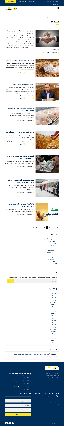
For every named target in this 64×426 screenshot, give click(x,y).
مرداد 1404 (53, 320)
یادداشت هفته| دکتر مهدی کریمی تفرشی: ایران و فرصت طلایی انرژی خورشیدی (19, 374)
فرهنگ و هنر (51, 250)
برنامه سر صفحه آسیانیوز (50, 239)
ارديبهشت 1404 (52, 327)
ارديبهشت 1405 (52, 300)
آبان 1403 (53, 340)
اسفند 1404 (53, 304)
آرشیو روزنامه (52, 241)
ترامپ (19, 354)
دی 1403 (54, 336)
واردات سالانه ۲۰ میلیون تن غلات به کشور (20, 60)
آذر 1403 (54, 338)
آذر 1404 (54, 311)
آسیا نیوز (46, 354)
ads (56, 263)
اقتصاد (41, 52)
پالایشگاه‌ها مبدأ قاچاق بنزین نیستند (22, 381)
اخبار (55, 243)
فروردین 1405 (52, 302)
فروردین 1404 (52, 329)
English (55, 266)
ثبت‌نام (55, 4)
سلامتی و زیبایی (50, 259)
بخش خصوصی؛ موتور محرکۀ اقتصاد (22, 387)
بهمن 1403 (53, 334)
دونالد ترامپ (39, 354)
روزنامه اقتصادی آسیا (27, 354)
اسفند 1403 (53, 331)
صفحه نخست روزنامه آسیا (54, 404)
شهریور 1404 (53, 318)
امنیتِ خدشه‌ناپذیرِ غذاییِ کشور (23, 84)
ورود (48, 1)
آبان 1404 (53, 313)
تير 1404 (54, 322)
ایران (34, 354)
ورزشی (52, 257)
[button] (55, 1)
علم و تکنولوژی (50, 252)
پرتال (49, 423)
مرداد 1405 (53, 293)
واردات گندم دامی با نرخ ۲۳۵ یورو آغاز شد (20, 132)
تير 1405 (54, 295)
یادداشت (54, 261)
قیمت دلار (47, 356)
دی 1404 (54, 309)
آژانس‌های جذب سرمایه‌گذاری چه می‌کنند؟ (19, 31)
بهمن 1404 (53, 307)
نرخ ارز (42, 356)
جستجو (10, 281)
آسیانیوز (53, 354)
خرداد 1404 (53, 325)
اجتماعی (52, 255)
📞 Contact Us (10, 1)
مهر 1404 (53, 316)
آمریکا (15, 354)
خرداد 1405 (53, 298)
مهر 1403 (53, 343)
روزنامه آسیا (54, 356)
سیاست (52, 248)
